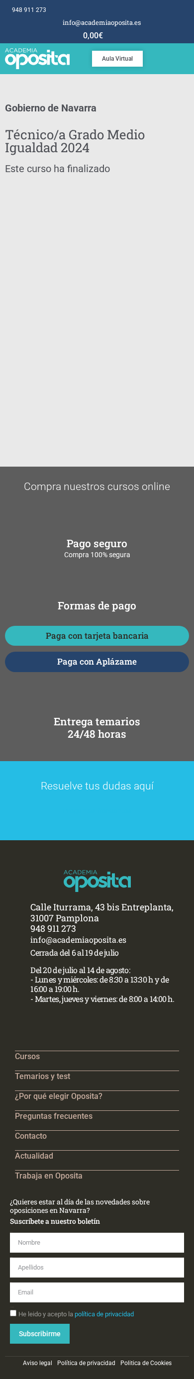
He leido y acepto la (76, 1314)
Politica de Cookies (146, 1363)
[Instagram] (168, 10)
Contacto (31, 1136)
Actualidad (34, 1156)
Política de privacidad (86, 1363)
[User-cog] (189, 10)
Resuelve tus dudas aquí (97, 786)
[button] (187, 56)
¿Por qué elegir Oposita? (58, 1096)
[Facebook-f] (158, 10)
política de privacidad (104, 1314)
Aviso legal (37, 1363)
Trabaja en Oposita (49, 1176)
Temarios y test (42, 1076)
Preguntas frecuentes (54, 1116)
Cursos (27, 1056)
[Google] (178, 10)
